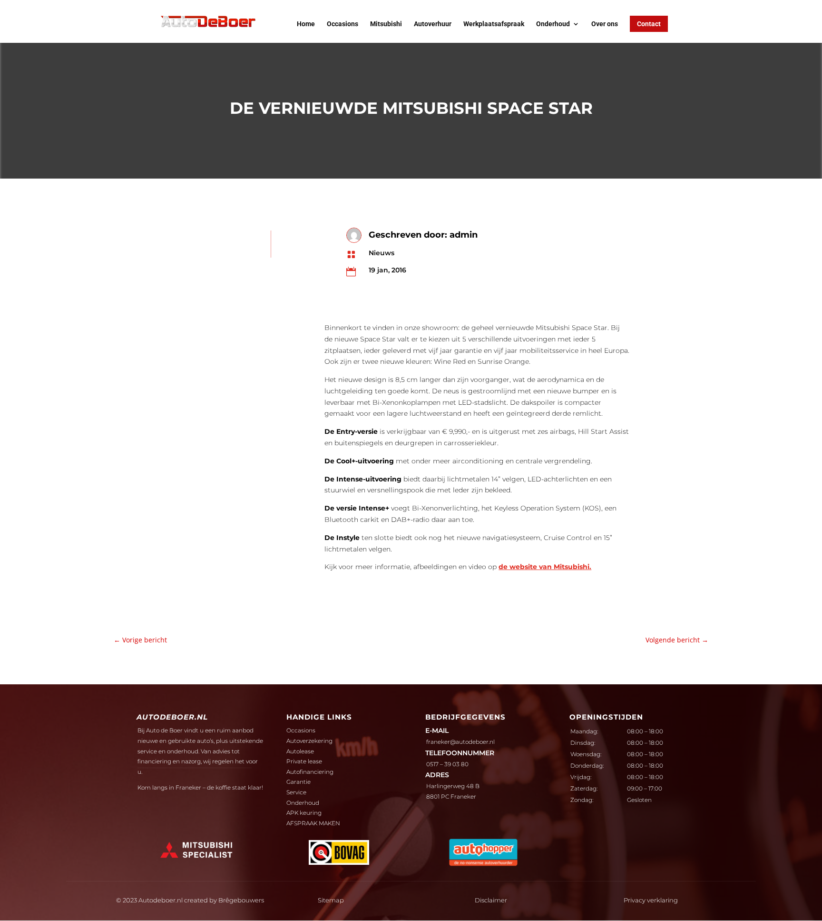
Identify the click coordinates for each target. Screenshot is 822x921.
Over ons (604, 24)
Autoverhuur (432, 24)
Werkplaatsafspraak (493, 24)
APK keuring (304, 812)
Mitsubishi (386, 24)
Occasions (342, 24)
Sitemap (331, 900)
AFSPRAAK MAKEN (313, 823)
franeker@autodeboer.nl (460, 741)
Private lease (304, 761)
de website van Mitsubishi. (545, 566)
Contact (649, 24)
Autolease (300, 751)
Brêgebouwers (241, 900)
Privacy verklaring (651, 900)
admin (464, 235)
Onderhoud (553, 24)
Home (306, 24)
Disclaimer (491, 900)
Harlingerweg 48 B (453, 786)
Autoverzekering (309, 740)
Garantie (298, 781)
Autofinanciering (309, 771)
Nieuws (381, 253)
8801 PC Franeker (451, 796)
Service (296, 792)
